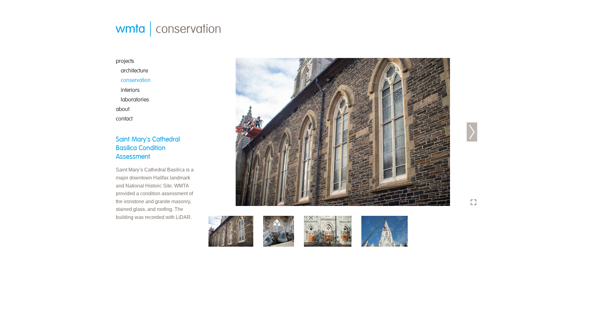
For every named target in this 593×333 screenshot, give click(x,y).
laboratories (135, 100)
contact (124, 119)
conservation (136, 80)
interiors (130, 90)
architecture (134, 71)
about (122, 109)
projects (125, 61)
